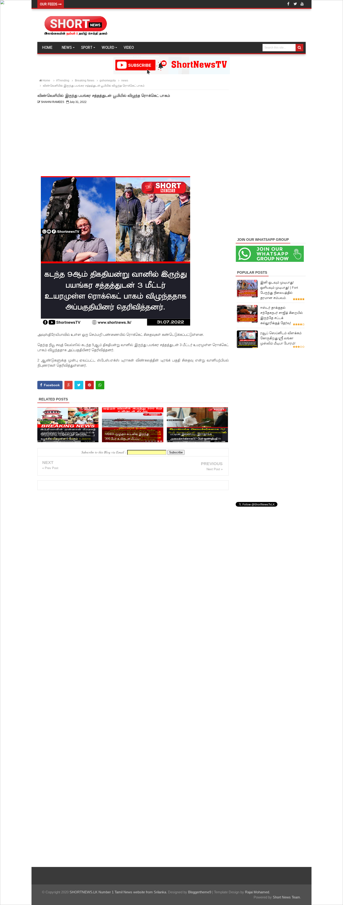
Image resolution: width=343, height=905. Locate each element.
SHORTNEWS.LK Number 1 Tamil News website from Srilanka (118, 892)
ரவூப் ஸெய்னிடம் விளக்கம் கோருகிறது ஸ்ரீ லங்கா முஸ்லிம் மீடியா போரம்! (280, 338)
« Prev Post (50, 468)
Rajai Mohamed (257, 892)
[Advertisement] (133, 138)
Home (47, 47)
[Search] (299, 47)
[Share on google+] (68, 385)
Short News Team (286, 897)
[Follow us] (295, 4)
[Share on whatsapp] (100, 385)
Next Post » (214, 469)
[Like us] (288, 4)
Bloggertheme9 (199, 892)
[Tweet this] (78, 385)
